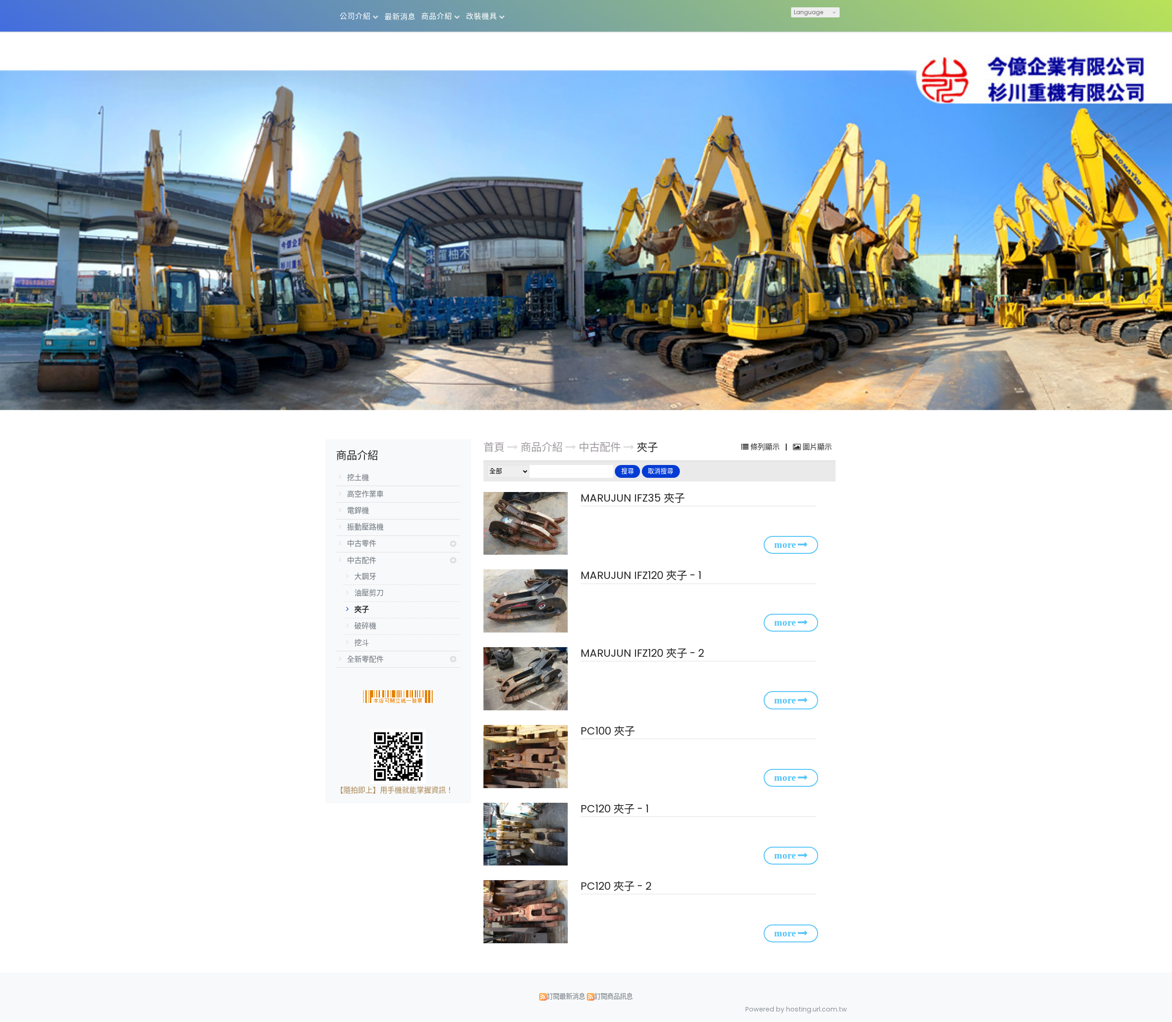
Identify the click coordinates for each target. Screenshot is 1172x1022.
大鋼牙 (365, 576)
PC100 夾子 (608, 731)
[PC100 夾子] (527, 756)
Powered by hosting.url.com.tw (796, 1009)
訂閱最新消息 (566, 996)
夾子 (361, 609)
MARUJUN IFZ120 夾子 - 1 (641, 575)
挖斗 (361, 643)
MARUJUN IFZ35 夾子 (633, 498)
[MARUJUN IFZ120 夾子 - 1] (527, 601)
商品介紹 (543, 447)
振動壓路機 (365, 527)
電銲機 (358, 510)
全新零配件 (365, 659)
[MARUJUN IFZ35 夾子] (527, 523)
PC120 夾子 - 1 (615, 808)
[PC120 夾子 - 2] (527, 911)
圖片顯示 (816, 447)
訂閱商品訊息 (613, 996)
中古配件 (361, 560)
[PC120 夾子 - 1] (527, 834)
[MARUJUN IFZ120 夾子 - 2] (527, 678)
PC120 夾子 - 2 (616, 886)
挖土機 (358, 477)
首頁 (494, 447)
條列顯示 (765, 447)
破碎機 (365, 626)
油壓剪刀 (369, 593)
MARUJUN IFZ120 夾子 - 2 (642, 653)
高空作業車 (365, 494)
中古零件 (361, 543)
